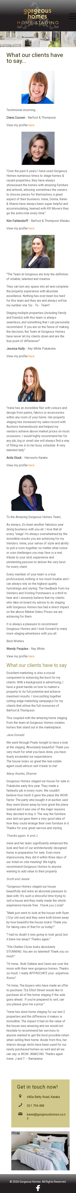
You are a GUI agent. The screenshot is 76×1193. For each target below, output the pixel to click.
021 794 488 (35, 1106)
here (31, 125)
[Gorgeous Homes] (38, 15)
